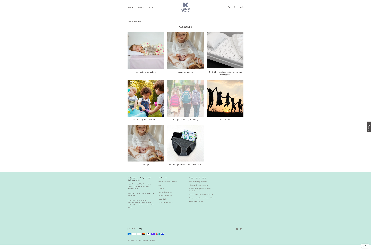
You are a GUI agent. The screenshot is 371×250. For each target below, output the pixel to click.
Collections (137, 21)
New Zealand (135, 229)
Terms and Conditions (165, 202)
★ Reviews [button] (369, 127)
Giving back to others (196, 201)
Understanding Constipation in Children (202, 198)
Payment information (165, 192)
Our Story (150, 7)
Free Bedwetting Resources (198, 182)
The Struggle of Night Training (198, 185)
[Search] (229, 7)
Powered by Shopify (148, 240)
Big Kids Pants (136, 240)
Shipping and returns (165, 196)
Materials (161, 189)
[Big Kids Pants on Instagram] (241, 229)
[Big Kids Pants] (185, 7)
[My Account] (234, 7)
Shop (129, 7)
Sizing (160, 185)
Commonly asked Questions (167, 182)
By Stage (139, 7)
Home (129, 21)
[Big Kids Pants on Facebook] (237, 229)
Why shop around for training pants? (201, 194)
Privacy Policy (162, 199)
